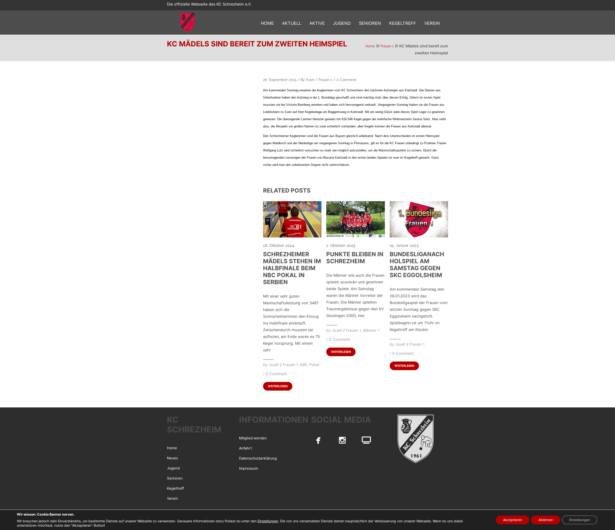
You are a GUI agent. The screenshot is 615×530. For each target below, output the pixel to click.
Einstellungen (268, 521)
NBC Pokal (309, 364)
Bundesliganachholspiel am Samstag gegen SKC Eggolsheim (417, 265)
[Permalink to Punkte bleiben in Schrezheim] (355, 236)
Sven (310, 80)
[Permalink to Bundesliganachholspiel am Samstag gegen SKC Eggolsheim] (419, 236)
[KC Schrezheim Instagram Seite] (342, 440)
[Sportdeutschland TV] (366, 440)
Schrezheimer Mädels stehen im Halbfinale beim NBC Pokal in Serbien (292, 268)
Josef (274, 364)
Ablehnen (545, 520)
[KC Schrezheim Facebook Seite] (318, 440)
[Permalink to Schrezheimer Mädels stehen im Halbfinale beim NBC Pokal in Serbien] (292, 236)
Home (370, 46)
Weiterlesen (278, 386)
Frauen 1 (387, 46)
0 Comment (347, 80)
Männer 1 (371, 330)
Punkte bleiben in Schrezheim (354, 258)
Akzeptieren (512, 520)
